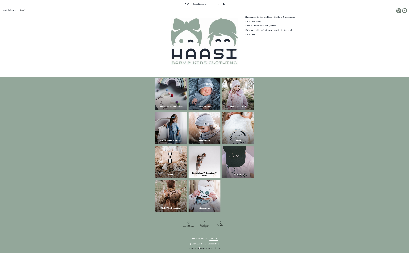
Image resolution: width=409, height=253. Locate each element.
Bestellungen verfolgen (204, 226)
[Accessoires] (204, 124)
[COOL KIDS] (238, 158)
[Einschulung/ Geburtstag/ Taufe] (204, 158)
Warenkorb (220, 225)
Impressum (194, 248)
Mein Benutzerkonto (188, 226)
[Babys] (238, 124)
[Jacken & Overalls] (238, 90)
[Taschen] (171, 158)
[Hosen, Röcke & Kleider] (171, 124)
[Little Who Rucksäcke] (171, 192)
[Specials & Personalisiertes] (171, 90)
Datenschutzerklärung (210, 248)
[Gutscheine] (204, 192)
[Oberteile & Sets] (204, 90)
